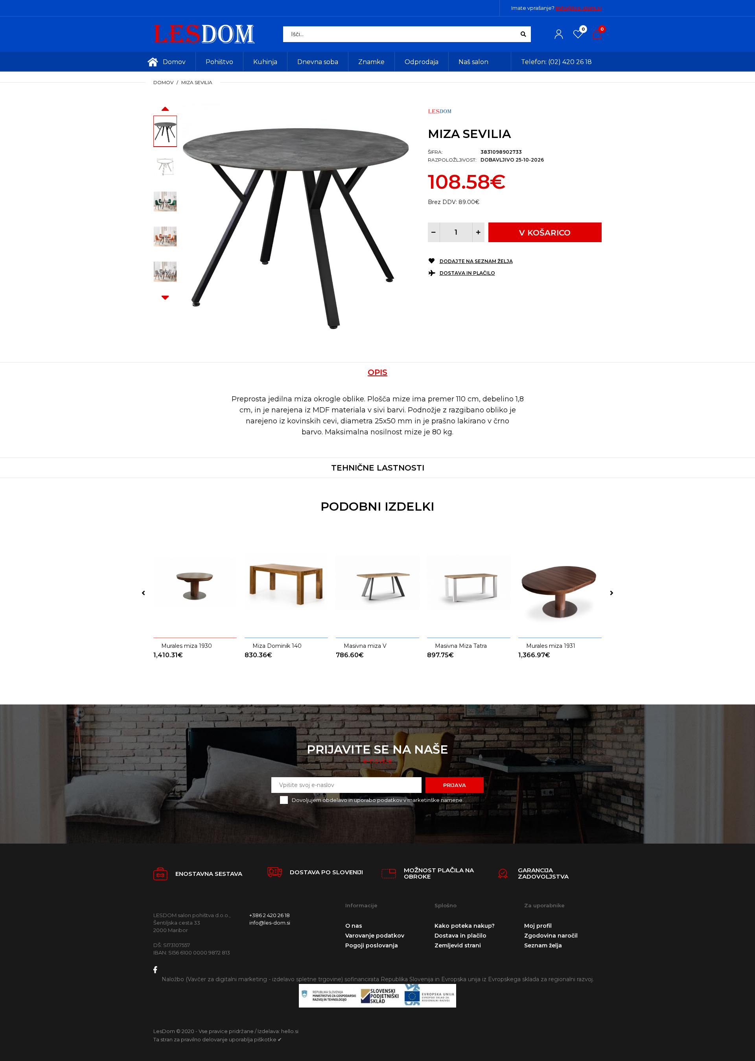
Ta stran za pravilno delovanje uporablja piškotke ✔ (217, 1039)
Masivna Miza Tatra (461, 645)
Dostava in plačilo (467, 273)
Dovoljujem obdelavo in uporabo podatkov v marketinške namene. (378, 800)
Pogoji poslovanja (371, 945)
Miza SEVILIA (196, 82)
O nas (353, 925)
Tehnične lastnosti (377, 468)
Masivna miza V (365, 645)
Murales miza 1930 (186, 645)
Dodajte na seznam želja (476, 261)
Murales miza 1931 (550, 645)
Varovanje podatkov (374, 935)
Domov (163, 82)
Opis (377, 372)
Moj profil (538, 925)
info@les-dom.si (579, 8)
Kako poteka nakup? (465, 925)
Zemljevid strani (458, 945)
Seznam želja (543, 945)
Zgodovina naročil (551, 935)
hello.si (289, 1031)
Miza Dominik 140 (277, 645)
